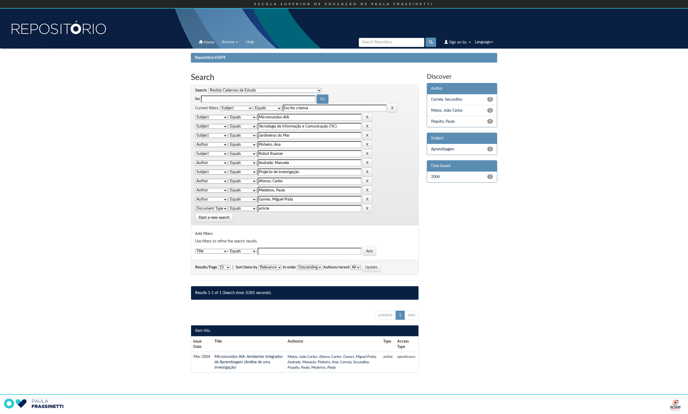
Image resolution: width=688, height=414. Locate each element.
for (197, 99)
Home (208, 42)
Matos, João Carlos (302, 357)
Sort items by (246, 267)
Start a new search (214, 218)
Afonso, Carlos (330, 357)
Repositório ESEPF (210, 58)
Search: (201, 90)
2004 (435, 177)
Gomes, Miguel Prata (359, 357)
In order (289, 267)
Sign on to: (458, 42)
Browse (228, 42)
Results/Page (206, 267)
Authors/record (336, 267)
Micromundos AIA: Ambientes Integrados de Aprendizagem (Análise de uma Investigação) (248, 362)
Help (250, 42)
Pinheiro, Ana (328, 362)
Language (482, 42)
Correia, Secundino (354, 362)
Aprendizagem (442, 149)
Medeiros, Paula (323, 367)
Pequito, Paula (298, 367)
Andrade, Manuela (302, 362)
